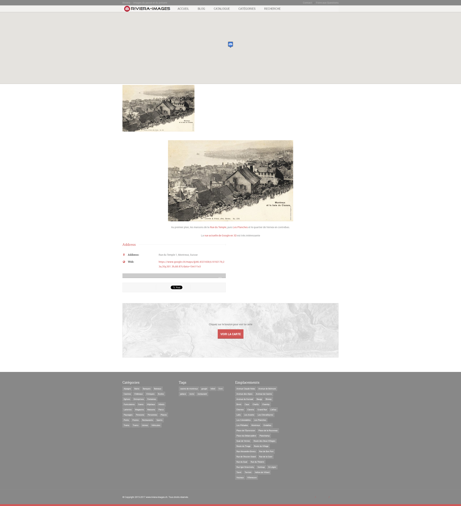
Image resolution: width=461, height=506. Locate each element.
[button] (230, 44)
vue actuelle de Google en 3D (220, 235)
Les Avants (249, 414)
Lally (238, 414)
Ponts (126, 420)
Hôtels (161, 404)
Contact (307, 2)
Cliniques (150, 393)
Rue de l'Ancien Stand (246, 456)
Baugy (259, 399)
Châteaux (138, 393)
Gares (141, 404)
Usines (145, 425)
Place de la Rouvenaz (268, 430)
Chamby (266, 404)
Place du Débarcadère (246, 435)
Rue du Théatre (257, 461)
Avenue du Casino (264, 393)
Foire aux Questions (327, 2)
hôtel (213, 388)
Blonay (269, 399)
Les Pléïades (242, 425)
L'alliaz (273, 409)
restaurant (202, 393)
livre (221, 388)
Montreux (255, 425)
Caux (247, 404)
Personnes (152, 414)
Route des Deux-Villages (264, 441)
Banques (147, 388)
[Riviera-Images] (146, 10)
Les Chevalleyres (265, 414)
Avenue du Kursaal (244, 399)
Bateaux (157, 388)
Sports (159, 420)
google (204, 388)
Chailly (256, 404)
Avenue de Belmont (267, 388)
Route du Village (261, 446)
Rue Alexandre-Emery (246, 451)
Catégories (247, 9)
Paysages (128, 414)
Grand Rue (262, 409)
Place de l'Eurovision (245, 430)
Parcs (161, 409)
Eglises (127, 399)
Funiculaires (129, 404)
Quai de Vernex (243, 441)
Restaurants (147, 420)
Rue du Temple (218, 227)
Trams (135, 425)
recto (191, 393)
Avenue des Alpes (244, 393)
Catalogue (222, 9)
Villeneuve (252, 477)
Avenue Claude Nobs (245, 388)
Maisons (151, 409)
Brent (238, 404)
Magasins (139, 409)
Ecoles (161, 393)
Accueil (183, 9)
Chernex (240, 409)
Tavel (238, 472)
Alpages (127, 388)
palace (183, 393)
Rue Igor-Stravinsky (245, 467)
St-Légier (272, 467)
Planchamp (264, 435)
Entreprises (139, 399)
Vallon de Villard (262, 472)
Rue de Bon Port (266, 451)
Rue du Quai (241, 461)
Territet (248, 472)
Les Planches (240, 227)
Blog (201, 9)
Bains (136, 388)
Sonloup (261, 467)
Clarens (250, 409)
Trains (126, 425)
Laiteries (128, 409)
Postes (135, 420)
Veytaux (240, 477)
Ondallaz (267, 425)
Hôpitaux (151, 404)
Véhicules (155, 425)
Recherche (272, 9)
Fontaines (151, 399)
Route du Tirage (243, 446)
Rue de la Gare (265, 456)
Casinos (127, 393)
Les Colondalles (243, 420)
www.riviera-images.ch (156, 497)
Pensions (140, 414)
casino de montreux (189, 388)
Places (164, 414)
